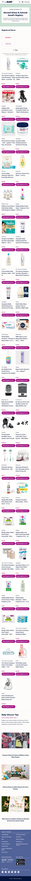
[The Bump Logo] (8, 2)
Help (3, 839)
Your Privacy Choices (21, 834)
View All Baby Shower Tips (9, 717)
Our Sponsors (19, 841)
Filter (16, 50)
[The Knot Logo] (4, 859)
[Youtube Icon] (15, 872)
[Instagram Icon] (9, 872)
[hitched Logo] (3, 861)
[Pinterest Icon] (12, 872)
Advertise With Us (6, 843)
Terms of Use (4, 852)
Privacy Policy (5, 846)
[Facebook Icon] (2, 872)
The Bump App (5, 834)
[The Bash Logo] (10, 859)
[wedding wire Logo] (9, 861)
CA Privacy (18, 836)
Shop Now (8, 43)
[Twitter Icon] (18, 872)
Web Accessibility (20, 839)
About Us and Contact (7, 836)
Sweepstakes (5, 841)
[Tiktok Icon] (6, 872)
